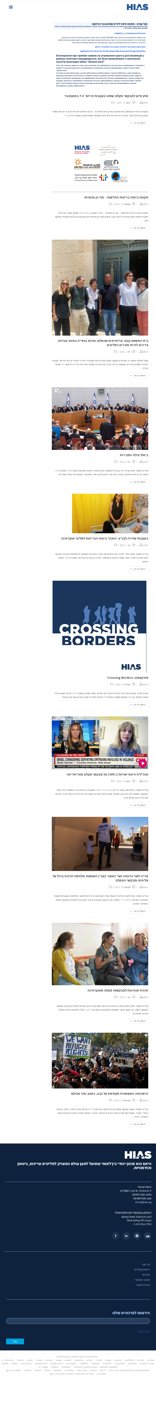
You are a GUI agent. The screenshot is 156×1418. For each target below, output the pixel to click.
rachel (145, 461)
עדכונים (146, 1275)
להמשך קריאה (137, 122)
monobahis (71, 1363)
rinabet (39, 1360)
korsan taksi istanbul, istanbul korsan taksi (74, 1374)
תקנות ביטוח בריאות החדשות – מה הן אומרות (116, 197)
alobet (30, 1360)
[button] (11, 7)
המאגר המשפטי (142, 1280)
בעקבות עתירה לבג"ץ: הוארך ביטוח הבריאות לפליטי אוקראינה (104, 538)
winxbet (140, 1360)
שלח (15, 1341)
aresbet (20, 1360)
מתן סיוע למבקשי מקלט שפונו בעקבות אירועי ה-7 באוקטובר (106, 96)
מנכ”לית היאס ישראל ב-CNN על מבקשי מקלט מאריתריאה (107, 774)
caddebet (84, 1363)
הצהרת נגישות (143, 1285)
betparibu (9, 1360)
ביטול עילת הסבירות (134, 455)
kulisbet (49, 1360)
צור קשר (146, 1264)
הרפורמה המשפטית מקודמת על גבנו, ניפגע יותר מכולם (109, 1094)
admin (145, 102)
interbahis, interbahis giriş (86, 1367)
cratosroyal (82, 1370)
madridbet (129, 1360)
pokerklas (107, 1363)
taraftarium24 (41, 1363)
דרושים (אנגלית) (142, 1269)
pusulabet (16, 1370)
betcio (103, 1370)
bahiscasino (26, 1363)
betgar (59, 1360)
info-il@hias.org (143, 1202)
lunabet (27, 1370)
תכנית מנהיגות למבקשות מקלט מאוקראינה (117, 990)
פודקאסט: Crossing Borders (127, 678)
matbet (5, 1363)
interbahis (66, 1367)
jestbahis (144, 1363)
